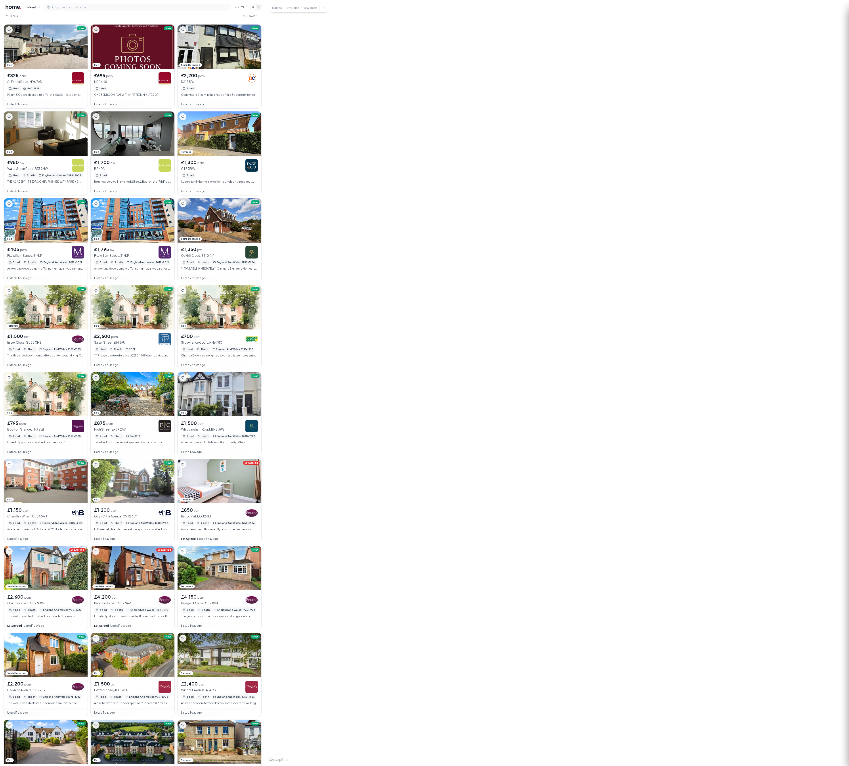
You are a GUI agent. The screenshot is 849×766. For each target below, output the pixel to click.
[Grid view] (253, 7)
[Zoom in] (838, 727)
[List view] (258, 7)
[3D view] (838, 751)
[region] (557, 383)
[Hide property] (17, 29)
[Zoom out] (838, 735)
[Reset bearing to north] (838, 743)
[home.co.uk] (13, 7)
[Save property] (9, 29)
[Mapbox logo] (278, 759)
